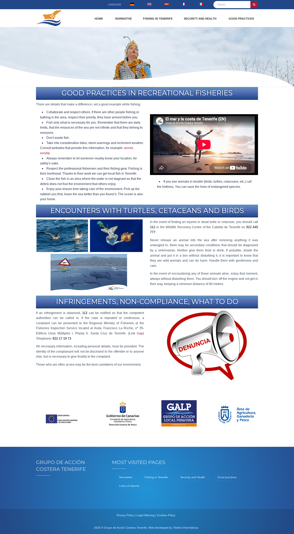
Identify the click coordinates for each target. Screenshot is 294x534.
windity (45, 153)
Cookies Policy (166, 515)
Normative (123, 18)
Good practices (241, 18)
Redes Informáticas (186, 527)
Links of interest (129, 485)
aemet (128, 148)
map (140, 333)
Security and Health (200, 18)
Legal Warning (145, 515)
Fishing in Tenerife (158, 18)
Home (99, 18)
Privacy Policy (125, 515)
